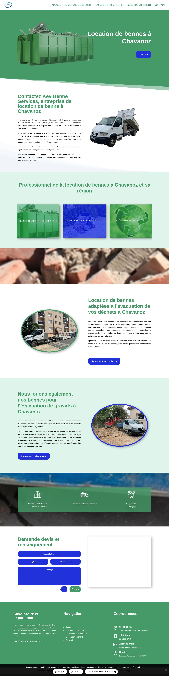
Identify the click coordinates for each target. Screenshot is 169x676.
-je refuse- (76, 671)
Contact (143, 54)
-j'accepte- (60, 671)
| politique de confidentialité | (101, 671)
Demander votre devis (104, 361)
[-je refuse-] (166, 670)
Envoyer (75, 589)
